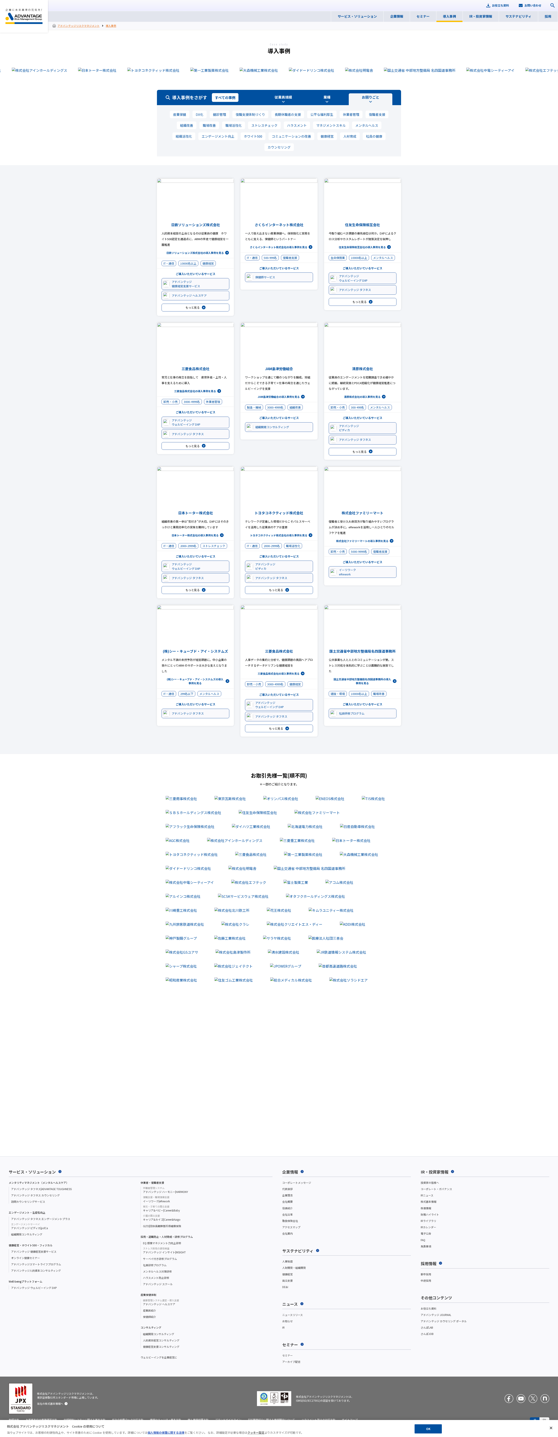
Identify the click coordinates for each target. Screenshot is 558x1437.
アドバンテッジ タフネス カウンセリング (35, 1195)
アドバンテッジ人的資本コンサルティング (36, 1270)
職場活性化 (233, 125)
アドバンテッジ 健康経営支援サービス (33, 1251)
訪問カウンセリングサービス (28, 1201)
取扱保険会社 (290, 1221)
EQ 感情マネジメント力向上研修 (162, 1243)
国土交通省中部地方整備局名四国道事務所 (362, 651)
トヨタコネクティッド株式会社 (279, 512)
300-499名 (357, 407)
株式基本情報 (428, 1201)
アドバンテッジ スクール (158, 1284)
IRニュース (427, 1195)
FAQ (423, 1240)
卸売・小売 (170, 402)
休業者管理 (351, 114)
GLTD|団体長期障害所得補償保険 (162, 1226)
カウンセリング (279, 147)
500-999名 (270, 258)
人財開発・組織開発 (294, 1267)
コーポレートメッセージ (296, 1182)
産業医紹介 (149, 1310)
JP (534, 1420)
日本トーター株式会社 (195, 512)
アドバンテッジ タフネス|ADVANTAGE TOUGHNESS (41, 1189)
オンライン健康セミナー (25, 1258)
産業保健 (179, 114)
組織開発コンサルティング (26, 1234)
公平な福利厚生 (321, 114)
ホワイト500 (253, 136)
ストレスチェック (264, 125)
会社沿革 (287, 1214)
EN (544, 1420)
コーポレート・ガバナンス (436, 1189)
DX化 (199, 114)
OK (428, 1429)
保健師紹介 (149, 1317)
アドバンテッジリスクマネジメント (24, 16)
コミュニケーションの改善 (291, 136)
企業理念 (287, 1195)
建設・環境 (338, 694)
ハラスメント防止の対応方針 (318, 1419)
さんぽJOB (427, 1334)
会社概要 (287, 1201)
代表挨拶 (287, 1189)
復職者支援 (377, 114)
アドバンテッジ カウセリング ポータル (444, 1321)
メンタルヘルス (366, 125)
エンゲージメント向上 (218, 136)
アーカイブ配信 (291, 1361)
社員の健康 (374, 136)
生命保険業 (338, 258)
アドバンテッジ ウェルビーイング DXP (34, 1288)
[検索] (552, 5)
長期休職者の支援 (288, 114)
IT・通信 (168, 263)
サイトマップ (350, 1419)
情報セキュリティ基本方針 (165, 1419)
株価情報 (426, 1208)
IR (283, 1327)
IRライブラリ (428, 1221)
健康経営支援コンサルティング (161, 1346)
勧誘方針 (14, 1419)
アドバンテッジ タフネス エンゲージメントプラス (40, 1219)
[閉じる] (551, 1428)
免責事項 (426, 1246)
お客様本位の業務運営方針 (41, 1419)
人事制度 (287, 1261)
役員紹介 (287, 1208)
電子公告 (426, 1233)
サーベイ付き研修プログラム (160, 1259)
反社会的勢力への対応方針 (127, 1419)
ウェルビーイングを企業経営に (159, 1357)
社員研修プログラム (155, 1265)
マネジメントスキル (331, 125)
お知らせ (287, 1321)
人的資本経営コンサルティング (161, 1340)
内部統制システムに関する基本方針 (84, 1419)
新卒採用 (426, 1274)
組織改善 (186, 125)
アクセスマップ (291, 1227)
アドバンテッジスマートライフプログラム (36, 1264)
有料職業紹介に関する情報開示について (271, 1419)
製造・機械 (254, 407)
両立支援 (287, 1280)
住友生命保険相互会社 (362, 224)
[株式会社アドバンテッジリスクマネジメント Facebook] (509, 1398)
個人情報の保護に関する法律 (166, 1432)
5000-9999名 (359, 551)
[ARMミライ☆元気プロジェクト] (545, 1398)
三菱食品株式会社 (195, 368)
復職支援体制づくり (250, 114)
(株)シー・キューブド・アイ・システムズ (195, 651)
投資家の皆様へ (430, 1182)
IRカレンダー (428, 1227)
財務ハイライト (430, 1214)
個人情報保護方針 (198, 1419)
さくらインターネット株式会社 (279, 224)
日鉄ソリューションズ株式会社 (195, 224)
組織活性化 (184, 136)
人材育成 (349, 136)
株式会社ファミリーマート (362, 512)
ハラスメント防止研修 (156, 1278)
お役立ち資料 (428, 1308)
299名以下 (186, 694)
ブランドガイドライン (228, 1419)
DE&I (285, 1287)
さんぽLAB (427, 1327)
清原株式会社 (362, 368)
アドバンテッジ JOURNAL (436, 1315)
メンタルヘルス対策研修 (157, 1271)
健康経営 (327, 136)
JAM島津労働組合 (279, 368)
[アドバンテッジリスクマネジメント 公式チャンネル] (521, 1398)
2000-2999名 (188, 546)
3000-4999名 (192, 402)
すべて (225, 97)
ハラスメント (297, 125)
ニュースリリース (292, 1315)
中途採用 (426, 1280)
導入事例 (111, 25)
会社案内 (287, 1233)
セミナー (287, 1355)
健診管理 (219, 114)
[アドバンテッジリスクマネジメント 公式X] (533, 1398)
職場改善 (209, 125)
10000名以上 (188, 263)
